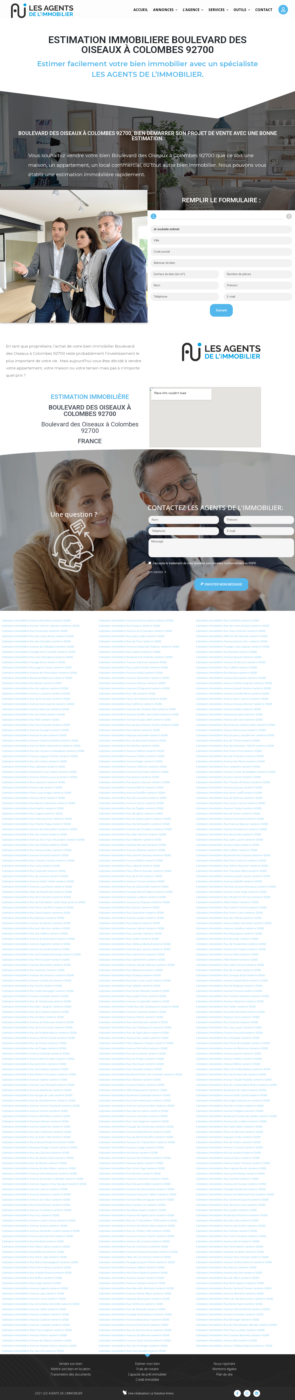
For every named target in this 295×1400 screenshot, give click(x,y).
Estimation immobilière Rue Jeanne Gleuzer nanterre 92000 (134, 782)
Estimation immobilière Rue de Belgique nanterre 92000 (229, 985)
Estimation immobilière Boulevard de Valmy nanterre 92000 (231, 1090)
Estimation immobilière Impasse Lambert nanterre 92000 (132, 897)
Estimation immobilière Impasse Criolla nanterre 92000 (228, 1137)
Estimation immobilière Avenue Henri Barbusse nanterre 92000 (39, 1173)
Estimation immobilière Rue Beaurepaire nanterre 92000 (132, 1210)
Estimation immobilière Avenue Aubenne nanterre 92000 (133, 662)
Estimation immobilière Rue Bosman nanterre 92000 (130, 1173)
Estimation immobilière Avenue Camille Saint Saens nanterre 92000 (139, 714)
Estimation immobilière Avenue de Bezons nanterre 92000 (230, 662)
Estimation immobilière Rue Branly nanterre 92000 (31, 683)
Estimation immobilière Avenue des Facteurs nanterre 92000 (38, 975)
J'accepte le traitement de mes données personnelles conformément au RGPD (204, 563)
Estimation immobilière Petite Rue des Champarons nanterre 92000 (139, 1006)
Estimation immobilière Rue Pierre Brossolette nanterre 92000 (233, 1043)
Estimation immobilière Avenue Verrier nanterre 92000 (131, 803)
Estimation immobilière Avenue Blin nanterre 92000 (226, 1340)
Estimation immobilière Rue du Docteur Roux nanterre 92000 (135, 1330)
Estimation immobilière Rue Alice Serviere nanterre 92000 (36, 897)
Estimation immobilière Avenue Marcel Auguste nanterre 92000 (136, 1199)
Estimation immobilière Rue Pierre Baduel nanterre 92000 (133, 1272)
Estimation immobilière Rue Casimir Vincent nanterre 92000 (231, 907)
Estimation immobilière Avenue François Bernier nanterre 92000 (234, 704)
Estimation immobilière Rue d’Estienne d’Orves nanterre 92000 (233, 897)
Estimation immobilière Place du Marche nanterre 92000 (229, 1132)
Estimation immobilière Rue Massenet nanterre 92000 (131, 970)
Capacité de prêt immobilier (147, 1374)
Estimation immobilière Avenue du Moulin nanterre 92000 (36, 923)
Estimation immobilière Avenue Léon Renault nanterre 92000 (38, 1085)
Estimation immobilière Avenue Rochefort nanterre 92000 (133, 1048)
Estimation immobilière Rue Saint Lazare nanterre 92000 (229, 839)
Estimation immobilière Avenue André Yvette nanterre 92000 (38, 881)
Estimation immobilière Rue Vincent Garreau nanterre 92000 (135, 855)
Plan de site (224, 1374)
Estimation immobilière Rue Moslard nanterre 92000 (33, 1241)
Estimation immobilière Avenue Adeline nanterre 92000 (229, 1058)
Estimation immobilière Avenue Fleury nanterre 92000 (228, 1158)
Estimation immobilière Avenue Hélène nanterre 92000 (131, 751)
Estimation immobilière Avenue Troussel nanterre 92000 (229, 1147)
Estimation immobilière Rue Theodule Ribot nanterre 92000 (231, 871)
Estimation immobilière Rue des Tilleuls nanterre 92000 (228, 918)
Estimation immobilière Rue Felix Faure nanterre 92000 (131, 1064)
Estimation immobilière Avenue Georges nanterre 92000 (35, 730)
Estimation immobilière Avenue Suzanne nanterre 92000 (132, 1012)
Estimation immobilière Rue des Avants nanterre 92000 (34, 834)
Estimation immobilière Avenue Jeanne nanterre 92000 (228, 1053)
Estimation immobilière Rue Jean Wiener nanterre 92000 (35, 1121)
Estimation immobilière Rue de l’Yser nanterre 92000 (130, 641)
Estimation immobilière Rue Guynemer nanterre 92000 (131, 912)
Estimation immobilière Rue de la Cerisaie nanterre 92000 (36, 699)
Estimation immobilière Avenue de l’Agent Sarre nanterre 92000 (136, 1215)
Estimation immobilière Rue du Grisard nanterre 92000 (228, 1152)
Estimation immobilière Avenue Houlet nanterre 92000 (34, 735)
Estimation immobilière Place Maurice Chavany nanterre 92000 (136, 1043)
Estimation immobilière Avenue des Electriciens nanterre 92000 (136, 1189)
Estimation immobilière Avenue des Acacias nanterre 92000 (134, 1241)
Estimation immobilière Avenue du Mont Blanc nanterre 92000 (39, 1168)
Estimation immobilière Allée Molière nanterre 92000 (227, 902)
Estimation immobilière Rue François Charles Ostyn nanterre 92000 (235, 725)
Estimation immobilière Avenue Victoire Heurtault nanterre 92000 (40, 1105)
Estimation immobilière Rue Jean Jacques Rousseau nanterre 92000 (236, 886)
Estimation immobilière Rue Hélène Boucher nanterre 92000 (232, 865)
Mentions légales (224, 1369)
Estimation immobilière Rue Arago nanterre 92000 (31, 1283)
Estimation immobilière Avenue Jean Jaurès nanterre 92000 (231, 678)
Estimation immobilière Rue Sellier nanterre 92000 (226, 1006)
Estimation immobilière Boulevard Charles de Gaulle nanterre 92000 (236, 1116)
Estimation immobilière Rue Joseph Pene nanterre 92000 (132, 996)
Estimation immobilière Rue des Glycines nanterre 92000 (35, 1152)
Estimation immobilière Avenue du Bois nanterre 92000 (34, 1225)
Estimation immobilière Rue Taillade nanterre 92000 (129, 985)
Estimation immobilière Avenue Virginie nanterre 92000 (34, 1079)
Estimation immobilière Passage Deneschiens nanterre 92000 (135, 1314)
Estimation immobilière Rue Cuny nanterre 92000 (31, 865)
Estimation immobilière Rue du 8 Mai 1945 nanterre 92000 (36, 1137)
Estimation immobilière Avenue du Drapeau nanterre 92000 (134, 902)
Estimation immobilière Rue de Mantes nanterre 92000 (34, 1163)
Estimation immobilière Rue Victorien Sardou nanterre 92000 (38, 860)
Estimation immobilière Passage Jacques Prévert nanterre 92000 (137, 1262)
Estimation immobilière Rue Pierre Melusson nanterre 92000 (135, 1100)
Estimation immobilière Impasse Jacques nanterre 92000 (229, 714)
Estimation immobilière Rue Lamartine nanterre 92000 (228, 766)
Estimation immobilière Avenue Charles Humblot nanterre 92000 (40, 740)
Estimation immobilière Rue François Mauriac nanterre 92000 (232, 824)
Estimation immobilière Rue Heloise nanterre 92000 (226, 1231)
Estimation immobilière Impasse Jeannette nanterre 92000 (133, 735)
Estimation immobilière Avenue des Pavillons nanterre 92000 (135, 1158)
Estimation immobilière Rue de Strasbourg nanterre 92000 (36, 1001)
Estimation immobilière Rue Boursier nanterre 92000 (227, 938)
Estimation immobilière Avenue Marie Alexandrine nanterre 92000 (41, 745)
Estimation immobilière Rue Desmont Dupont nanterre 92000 (232, 1199)
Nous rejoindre (224, 1363)
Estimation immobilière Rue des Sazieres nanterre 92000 (132, 798)
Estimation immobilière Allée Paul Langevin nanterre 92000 (37, 1330)
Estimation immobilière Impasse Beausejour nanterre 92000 (134, 1298)
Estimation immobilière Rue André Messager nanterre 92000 (37, 991)
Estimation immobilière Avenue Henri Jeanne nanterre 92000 (38, 704)
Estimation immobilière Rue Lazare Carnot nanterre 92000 (230, 803)
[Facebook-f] (237, 1393)
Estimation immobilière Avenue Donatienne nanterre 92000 (231, 829)
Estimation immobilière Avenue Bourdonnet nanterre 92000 (37, 1236)
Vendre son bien (70, 1363)
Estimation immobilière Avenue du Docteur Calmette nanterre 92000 (42, 1178)
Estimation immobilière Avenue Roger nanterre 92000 (130, 761)
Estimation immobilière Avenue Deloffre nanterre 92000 (132, 792)
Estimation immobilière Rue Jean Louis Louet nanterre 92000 (135, 980)
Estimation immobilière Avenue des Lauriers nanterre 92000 (134, 949)
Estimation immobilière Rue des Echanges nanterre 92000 (133, 1345)
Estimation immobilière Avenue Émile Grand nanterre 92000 (231, 1095)
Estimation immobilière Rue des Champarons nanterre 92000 (135, 1027)
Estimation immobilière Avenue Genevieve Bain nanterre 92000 (136, 1105)
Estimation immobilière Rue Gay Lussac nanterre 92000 (228, 1027)
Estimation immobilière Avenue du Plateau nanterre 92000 (36, 1340)
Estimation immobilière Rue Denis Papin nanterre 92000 (229, 1304)
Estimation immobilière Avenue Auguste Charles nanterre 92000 (40, 756)
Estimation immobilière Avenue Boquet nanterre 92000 (228, 657)
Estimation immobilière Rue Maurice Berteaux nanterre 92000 (38, 803)
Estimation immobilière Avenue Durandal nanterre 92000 (35, 949)
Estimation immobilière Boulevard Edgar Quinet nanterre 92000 (39, 1147)
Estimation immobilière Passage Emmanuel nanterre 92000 (231, 1189)
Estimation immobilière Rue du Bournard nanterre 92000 (132, 740)
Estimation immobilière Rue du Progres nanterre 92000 (131, 1058)
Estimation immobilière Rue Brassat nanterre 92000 (226, 652)
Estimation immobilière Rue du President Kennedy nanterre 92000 (41, 954)
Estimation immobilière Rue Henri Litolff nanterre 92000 (229, 792)
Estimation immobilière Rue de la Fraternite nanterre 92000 (231, 1074)
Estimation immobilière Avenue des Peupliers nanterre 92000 (135, 829)
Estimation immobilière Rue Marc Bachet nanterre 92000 (132, 834)
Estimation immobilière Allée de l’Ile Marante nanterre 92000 (232, 636)
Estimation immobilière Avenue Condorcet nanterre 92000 (36, 980)
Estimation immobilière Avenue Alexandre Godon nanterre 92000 (41, 1231)
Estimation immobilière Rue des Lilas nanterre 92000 (227, 1220)
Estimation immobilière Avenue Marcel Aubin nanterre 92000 (38, 1058)
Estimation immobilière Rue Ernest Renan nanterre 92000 (36, 1205)
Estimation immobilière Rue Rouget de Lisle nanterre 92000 (37, 1095)
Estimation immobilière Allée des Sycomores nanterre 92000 (135, 1257)
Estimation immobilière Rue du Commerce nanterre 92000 (133, 1246)
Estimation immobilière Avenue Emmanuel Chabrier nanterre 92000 (139, 646)
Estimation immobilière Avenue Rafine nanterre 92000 (228, 1064)
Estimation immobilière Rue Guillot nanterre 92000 (129, 938)
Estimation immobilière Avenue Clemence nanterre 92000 (36, 1194)
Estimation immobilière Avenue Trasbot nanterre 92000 (228, 808)
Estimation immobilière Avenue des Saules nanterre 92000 (133, 1038)
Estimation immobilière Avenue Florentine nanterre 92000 (36, 620)
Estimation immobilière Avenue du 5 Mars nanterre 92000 (36, 1199)
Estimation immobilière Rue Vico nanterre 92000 (30, 1215)
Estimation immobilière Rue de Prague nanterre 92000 (34, 1048)
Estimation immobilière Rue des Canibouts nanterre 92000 (36, 1132)
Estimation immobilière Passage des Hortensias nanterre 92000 (136, 1126)
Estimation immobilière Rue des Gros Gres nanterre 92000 (230, 1205)
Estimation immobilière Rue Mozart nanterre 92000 (129, 907)
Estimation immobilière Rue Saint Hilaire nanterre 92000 (229, 1126)
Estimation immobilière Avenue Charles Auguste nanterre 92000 (234, 683)
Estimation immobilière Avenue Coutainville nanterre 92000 (134, 1001)
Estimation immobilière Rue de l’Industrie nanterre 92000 (229, 756)
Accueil (140, 9)
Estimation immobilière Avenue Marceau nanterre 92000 (35, 709)
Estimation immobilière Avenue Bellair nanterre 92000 (131, 860)
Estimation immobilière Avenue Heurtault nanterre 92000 (230, 818)
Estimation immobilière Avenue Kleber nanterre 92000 (131, 1017)
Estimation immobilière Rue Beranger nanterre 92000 (227, 1319)
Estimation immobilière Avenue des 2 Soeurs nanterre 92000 (232, 699)
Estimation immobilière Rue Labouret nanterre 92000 (33, 782)
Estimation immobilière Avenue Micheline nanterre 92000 (36, 1116)
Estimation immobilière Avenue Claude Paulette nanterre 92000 (234, 1079)
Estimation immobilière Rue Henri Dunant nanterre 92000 (36, 725)
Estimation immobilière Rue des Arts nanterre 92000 (33, 1351)
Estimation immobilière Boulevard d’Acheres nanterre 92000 (232, 1215)
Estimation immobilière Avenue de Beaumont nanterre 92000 (38, 938)
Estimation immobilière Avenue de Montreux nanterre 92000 (232, 1048)
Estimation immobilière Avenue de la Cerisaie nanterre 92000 (232, 1257)
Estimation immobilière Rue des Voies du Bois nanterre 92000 (232, 625)
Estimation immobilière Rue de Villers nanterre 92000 (227, 1278)
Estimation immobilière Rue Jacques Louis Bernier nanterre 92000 (235, 735)
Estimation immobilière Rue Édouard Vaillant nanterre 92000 (134, 1184)
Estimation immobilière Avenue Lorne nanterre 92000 (34, 1298)
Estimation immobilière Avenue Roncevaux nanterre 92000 (231, 730)
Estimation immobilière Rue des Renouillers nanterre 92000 (134, 824)
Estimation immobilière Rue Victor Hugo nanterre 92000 (132, 1168)
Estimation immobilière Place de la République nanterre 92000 (233, 1069)
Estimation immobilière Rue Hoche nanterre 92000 (32, 985)
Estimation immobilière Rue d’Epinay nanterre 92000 (130, 1079)
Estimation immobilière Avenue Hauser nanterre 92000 (131, 1278)
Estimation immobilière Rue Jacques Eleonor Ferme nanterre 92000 (139, 725)
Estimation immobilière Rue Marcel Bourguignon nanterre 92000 (40, 1262)
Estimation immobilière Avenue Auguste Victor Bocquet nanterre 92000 (44, 1184)
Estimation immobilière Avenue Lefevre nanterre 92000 (35, 1189)
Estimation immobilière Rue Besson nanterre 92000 (226, 672)
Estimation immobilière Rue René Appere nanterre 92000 (230, 1283)
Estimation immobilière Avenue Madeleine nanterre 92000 (36, 1090)
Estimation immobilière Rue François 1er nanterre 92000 (132, 1205)
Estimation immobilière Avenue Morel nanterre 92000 (227, 1241)
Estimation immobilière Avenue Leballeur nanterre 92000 (230, 928)
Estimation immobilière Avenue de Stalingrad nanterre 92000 (38, 646)
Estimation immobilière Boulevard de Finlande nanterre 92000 (135, 657)
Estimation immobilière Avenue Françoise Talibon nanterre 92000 (137, 1194)
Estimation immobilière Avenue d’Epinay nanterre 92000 (132, 850)
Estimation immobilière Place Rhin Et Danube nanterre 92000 (135, 871)
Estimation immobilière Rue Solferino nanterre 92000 (130, 704)
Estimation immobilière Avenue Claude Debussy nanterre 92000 (137, 965)
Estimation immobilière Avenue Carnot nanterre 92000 (228, 777)
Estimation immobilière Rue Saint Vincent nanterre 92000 (230, 965)
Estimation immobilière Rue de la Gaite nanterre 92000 (228, 970)
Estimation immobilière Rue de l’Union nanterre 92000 (228, 813)
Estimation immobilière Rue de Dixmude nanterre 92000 (132, 1309)
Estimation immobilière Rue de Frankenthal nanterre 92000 (231, 944)
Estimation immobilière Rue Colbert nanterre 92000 (226, 667)
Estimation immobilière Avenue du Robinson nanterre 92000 (38, 1022)
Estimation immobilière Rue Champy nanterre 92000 (130, 975)
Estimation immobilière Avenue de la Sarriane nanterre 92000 (135, 631)
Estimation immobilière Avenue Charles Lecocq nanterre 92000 (39, 777)
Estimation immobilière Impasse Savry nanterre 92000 (227, 1017)
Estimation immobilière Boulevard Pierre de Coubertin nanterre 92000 (140, 1074)
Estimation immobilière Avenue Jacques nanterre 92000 (229, 787)
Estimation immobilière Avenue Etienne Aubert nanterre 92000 (136, 620)
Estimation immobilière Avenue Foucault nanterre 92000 (229, 1032)
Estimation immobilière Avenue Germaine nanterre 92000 (133, 1116)
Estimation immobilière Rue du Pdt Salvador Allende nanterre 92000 (236, 1325)
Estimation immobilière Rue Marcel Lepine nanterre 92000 (133, 1111)
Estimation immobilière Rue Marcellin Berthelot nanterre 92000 (136, 1288)
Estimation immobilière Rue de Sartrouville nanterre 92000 (133, 886)
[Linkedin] (256, 1393)
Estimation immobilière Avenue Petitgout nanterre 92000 (229, 1111)
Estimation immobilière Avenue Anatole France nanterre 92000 (39, 1345)
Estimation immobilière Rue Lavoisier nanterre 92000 (130, 933)
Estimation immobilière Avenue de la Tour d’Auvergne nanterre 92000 (43, 839)
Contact (263, 9)
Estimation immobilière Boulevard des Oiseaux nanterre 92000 (233, 855)
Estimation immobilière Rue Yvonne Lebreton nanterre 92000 (232, 996)
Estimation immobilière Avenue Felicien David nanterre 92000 (38, 1038)
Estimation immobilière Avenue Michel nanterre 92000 (131, 787)
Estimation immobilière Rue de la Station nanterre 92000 (35, 1012)
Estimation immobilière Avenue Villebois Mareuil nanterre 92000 (234, 1345)
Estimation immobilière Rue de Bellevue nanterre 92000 (229, 798)
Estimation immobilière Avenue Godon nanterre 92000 (131, 918)
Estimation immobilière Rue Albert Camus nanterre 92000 (36, 1246)
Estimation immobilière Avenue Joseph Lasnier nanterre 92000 (233, 876)
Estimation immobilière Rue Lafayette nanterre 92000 (33, 766)
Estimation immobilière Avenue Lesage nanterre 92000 (131, 1147)
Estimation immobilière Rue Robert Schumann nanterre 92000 (39, 1074)
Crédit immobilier (147, 1379)
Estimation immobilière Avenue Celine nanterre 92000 (34, 1309)
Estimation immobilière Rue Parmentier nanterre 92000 (34, 631)
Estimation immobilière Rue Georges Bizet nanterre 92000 (230, 975)
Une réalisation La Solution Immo (151, 1393)
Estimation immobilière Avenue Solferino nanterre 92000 (132, 766)
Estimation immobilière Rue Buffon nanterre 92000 (32, 1278)
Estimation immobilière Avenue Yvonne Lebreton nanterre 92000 (40, 625)
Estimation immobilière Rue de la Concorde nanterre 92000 (37, 1027)
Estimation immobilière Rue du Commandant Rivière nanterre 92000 (236, 1085)
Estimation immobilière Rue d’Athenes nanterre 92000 (131, 1304)
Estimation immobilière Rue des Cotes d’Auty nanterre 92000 (38, 636)
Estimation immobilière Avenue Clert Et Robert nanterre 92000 (233, 1309)
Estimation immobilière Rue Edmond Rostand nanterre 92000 (38, 1142)
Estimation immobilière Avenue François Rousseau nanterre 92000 (138, 1252)
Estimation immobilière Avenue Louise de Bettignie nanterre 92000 (235, 772)
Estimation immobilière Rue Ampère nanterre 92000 (33, 808)
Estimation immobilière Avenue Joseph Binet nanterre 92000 (232, 980)
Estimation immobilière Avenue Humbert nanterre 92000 (35, 1314)
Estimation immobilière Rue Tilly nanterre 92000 (127, 693)
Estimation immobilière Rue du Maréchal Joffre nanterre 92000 (136, 1137)
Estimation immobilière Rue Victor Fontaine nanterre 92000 (231, 1236)
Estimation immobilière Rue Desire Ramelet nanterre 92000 (134, 991)
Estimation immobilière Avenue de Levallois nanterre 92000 (231, 1121)
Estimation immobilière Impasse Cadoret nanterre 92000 (35, 1319)
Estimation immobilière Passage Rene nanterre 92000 (33, 662)
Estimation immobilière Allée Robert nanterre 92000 (226, 959)
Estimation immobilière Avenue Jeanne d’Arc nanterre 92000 (232, 641)
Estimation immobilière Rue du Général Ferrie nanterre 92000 (38, 1100)
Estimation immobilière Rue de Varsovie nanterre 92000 (35, 876)
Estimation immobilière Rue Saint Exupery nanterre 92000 (36, 912)
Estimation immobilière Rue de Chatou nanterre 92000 (228, 1142)
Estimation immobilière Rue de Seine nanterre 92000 (33, 714)
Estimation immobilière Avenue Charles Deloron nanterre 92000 (234, 1262)
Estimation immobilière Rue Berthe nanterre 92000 (129, 745)
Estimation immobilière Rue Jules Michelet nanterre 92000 (230, 1012)
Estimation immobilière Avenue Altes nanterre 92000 (227, 954)
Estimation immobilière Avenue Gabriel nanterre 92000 (131, 928)
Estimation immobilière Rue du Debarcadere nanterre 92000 (135, 818)
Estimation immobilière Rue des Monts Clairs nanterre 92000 (37, 1158)
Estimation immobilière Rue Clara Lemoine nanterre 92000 (230, 631)
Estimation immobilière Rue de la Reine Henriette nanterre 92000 (40, 1304)
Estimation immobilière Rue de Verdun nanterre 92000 (34, 761)
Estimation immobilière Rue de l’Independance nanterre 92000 (39, 1032)
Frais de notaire (147, 1369)
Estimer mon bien (147, 1363)
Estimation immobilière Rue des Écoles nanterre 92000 (228, 834)
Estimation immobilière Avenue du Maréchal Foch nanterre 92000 (235, 1194)
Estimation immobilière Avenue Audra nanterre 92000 (131, 672)
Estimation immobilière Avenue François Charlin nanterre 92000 (136, 1236)
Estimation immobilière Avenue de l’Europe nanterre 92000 (231, 1184)
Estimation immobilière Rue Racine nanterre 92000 (226, 1267)
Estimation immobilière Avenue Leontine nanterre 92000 (229, 1314)
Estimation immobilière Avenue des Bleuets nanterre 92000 (134, 1335)
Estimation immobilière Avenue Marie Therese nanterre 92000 (233, 1163)
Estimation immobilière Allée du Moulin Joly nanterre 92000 (37, 892)
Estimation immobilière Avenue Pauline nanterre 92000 (131, 1085)
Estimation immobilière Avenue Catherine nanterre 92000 (36, 1126)
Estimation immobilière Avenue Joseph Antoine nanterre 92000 (233, 688)
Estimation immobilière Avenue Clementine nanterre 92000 (134, 678)
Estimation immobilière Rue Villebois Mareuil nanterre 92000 (135, 944)
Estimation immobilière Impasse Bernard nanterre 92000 (132, 845)
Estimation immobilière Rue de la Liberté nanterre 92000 (132, 1053)
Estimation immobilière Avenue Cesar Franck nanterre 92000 (135, 1340)
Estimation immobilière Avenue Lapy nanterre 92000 (33, 1293)
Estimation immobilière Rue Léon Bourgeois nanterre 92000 (37, 657)
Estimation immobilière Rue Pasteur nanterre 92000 (129, 625)
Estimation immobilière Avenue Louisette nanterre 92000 (36, 1325)
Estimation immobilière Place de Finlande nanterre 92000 (133, 699)
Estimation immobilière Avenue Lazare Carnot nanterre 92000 (38, 1220)
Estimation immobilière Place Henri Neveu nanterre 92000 (36, 1267)
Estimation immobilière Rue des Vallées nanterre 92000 (35, 933)
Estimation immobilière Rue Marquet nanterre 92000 (33, 918)
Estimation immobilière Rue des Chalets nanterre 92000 (35, 845)
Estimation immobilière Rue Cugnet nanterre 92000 (32, 813)
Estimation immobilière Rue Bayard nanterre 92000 (129, 777)
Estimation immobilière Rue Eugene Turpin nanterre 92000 (36, 667)
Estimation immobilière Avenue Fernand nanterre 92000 (35, 855)
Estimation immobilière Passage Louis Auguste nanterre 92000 (233, 646)
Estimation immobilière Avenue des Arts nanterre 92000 (229, 1272)
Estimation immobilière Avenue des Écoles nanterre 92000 (230, 1225)
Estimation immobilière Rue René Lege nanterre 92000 (34, 1257)
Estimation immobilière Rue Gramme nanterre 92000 (33, 970)
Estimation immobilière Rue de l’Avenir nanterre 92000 (34, 1043)
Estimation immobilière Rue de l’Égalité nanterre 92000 (131, 808)
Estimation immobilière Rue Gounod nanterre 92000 (227, 1022)
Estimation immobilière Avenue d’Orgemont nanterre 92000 (134, 688)
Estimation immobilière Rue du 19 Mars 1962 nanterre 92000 (134, 1231)
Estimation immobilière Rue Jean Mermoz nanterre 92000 (36, 928)
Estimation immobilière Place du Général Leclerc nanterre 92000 (234, 1298)
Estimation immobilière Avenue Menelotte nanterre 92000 (36, 965)
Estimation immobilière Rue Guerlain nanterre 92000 (227, 1178)
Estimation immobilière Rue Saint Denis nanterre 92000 (131, 954)
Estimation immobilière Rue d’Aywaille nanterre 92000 (227, 1038)
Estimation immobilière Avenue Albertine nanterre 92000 (229, 1293)
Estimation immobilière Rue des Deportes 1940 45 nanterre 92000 (235, 745)
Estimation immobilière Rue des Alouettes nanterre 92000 (36, 641)
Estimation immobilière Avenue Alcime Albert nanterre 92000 (135, 1293)
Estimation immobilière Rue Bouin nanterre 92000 (128, 1152)
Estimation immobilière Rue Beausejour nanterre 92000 (229, 933)
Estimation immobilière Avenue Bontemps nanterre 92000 (230, 1173)
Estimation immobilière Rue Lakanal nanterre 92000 (129, 865)
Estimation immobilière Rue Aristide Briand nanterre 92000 (36, 1272)
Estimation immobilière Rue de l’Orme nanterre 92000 (228, 740)
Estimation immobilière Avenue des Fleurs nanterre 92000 (230, 761)
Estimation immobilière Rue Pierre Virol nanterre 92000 (228, 751)
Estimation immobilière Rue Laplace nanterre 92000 (129, 652)
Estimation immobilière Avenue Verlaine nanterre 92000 (132, 1283)
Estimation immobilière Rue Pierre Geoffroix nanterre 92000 (37, 907)
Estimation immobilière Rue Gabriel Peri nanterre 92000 (132, 959)
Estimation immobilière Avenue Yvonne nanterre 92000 (131, 881)
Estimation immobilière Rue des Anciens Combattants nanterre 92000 (43, 751)
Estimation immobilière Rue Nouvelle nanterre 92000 (130, 1069)
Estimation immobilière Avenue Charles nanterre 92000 (131, 756)
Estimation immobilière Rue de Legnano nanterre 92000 (35, 688)
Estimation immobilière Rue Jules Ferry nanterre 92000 (34, 1064)
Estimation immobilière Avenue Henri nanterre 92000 (33, 798)
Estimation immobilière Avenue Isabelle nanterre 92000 (229, 881)
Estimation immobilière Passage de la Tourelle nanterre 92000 (38, 652)
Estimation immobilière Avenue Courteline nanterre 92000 (36, 1210)
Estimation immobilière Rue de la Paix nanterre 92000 (130, 876)
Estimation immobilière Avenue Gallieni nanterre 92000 (131, 1267)
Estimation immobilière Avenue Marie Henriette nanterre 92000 (233, 923)
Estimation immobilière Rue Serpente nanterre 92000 (33, 871)
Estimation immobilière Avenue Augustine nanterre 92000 (36, 944)
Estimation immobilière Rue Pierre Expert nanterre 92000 (36, 959)
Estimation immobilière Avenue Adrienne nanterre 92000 (230, 1001)
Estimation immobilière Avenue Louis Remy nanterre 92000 (37, 886)
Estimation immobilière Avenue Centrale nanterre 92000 (35, 996)
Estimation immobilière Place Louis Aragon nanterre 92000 (36, 792)
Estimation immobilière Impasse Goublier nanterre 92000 (230, 1252)
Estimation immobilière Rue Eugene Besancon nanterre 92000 (233, 1100)
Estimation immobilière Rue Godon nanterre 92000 (226, 1210)
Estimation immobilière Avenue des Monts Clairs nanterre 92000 (137, 1225)
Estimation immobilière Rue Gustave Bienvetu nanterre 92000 (232, 1335)
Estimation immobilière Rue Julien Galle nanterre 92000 (131, 636)
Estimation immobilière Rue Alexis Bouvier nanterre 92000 (133, 1022)
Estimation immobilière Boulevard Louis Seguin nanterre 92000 (39, 772)
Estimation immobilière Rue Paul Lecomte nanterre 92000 (230, 1330)
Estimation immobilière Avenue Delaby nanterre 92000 (228, 709)
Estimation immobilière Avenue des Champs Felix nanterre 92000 (137, 709)
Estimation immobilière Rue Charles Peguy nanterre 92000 (36, 824)
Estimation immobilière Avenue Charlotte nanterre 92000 (35, 1053)
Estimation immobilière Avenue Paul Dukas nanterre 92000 (133, 772)
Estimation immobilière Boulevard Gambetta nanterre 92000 (134, 1095)
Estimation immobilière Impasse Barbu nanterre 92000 (131, 1163)
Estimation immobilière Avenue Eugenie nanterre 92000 (35, 1288)
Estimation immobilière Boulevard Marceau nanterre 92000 (37, 678)
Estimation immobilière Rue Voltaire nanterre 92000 (226, 850)
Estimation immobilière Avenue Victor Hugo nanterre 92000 (231, 892)
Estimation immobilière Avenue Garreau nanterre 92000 (132, 683)
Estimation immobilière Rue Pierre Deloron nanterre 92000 (231, 860)
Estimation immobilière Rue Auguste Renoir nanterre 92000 (231, 1168)
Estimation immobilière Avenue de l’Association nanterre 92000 (39, 672)
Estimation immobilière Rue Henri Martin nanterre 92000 (229, 1246)
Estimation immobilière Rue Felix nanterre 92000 (30, 719)
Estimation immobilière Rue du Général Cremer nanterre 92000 (233, 1288)
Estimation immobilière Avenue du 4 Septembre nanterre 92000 (137, 1142)
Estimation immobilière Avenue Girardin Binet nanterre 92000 (232, 693)
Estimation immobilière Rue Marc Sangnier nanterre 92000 (36, 1006)
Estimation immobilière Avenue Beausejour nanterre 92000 (134, 1319)
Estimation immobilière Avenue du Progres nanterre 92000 (231, 949)
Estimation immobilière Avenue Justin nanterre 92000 (227, 845)
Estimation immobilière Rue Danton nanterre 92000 (129, 730)
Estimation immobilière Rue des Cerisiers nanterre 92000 (229, 1105)
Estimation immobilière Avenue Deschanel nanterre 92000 (133, 1325)
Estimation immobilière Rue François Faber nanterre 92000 (36, 850)
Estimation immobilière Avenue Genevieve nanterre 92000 (133, 1178)
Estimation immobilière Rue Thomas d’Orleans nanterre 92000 (233, 782)
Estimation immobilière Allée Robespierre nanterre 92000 (133, 1090)
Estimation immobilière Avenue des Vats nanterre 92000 (229, 719)
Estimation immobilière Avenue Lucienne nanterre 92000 (36, 693)
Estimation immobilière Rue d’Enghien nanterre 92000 (131, 813)
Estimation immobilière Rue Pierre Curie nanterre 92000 (229, 912)
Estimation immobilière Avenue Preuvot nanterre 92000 (229, 991)
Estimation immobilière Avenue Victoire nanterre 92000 (35, 1111)
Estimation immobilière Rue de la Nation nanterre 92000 (35, 1069)
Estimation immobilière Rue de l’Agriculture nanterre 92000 (134, 1032)
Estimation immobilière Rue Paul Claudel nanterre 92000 (132, 1351)
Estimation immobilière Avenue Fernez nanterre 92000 (34, 1335)
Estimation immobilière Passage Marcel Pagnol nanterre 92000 (136, 892)
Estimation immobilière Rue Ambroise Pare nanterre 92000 (37, 818)
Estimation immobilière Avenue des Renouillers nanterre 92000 (39, 829)
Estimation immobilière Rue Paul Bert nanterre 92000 (227, 620)
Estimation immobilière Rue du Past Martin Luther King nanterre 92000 (43, 902)
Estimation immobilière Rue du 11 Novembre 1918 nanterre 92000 (138, 1220)
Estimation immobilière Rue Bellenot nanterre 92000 (33, 1252)
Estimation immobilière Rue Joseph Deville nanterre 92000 (133, 667)
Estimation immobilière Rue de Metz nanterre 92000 (33, 1017)
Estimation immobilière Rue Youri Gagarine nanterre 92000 (134, 1121)
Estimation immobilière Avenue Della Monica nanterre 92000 (135, 1132)
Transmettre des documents (70, 1374)
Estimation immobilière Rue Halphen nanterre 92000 (130, 839)
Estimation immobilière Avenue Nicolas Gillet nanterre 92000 (135, 719)
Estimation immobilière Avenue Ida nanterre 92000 (32, 787)
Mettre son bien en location (70, 1369)
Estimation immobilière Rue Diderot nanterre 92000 (129, 923)
